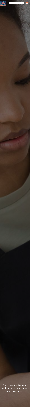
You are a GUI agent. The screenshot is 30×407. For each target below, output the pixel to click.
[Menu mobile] (27, 3)
